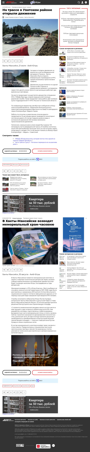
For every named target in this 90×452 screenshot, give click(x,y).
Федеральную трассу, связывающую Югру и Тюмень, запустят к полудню (18, 179)
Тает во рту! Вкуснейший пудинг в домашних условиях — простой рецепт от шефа (76, 64)
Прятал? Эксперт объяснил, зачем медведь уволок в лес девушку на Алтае (76, 75)
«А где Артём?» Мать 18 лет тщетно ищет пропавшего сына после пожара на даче (76, 258)
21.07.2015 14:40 (6, 7)
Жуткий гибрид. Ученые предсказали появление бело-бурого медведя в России (77, 275)
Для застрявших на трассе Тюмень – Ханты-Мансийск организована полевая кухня (47, 179)
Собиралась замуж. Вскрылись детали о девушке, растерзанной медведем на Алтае (76, 281)
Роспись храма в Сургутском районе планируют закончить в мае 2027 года (31, 356)
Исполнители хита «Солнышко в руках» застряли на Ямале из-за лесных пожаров (73, 41)
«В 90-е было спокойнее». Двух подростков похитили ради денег (76, 51)
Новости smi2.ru (8, 213)
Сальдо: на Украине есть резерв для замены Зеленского (76, 102)
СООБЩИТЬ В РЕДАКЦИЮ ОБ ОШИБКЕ (24, 421)
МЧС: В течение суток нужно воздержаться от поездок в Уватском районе (18, 184)
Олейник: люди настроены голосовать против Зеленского (75, 108)
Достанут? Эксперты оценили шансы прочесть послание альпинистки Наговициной (77, 81)
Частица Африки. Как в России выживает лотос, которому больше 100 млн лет (76, 269)
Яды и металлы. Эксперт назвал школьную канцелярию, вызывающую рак (75, 263)
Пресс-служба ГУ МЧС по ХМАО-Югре (13, 56)
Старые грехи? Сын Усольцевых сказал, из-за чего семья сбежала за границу (77, 287)
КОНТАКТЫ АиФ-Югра (20, 419)
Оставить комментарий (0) (45, 151)
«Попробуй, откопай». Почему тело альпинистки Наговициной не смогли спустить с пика (76, 70)
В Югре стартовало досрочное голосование (73, 34)
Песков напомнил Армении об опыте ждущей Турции (76, 114)
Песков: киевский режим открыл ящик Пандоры (75, 91)
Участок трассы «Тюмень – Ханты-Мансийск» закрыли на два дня (19, 189)
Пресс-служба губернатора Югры (25, 265)
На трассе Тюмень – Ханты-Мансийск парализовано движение (45, 184)
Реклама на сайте (33, 419)
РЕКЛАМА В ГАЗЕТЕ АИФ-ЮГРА (47, 419)
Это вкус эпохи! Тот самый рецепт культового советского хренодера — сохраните (73, 13)
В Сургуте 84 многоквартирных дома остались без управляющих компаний (73, 27)
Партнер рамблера (30, 445)
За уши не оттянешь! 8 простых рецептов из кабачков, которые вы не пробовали (77, 58)
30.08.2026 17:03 (6, 218)
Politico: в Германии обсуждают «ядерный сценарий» (75, 97)
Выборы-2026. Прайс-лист (64, 419)
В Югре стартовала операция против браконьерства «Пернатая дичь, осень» (73, 20)
